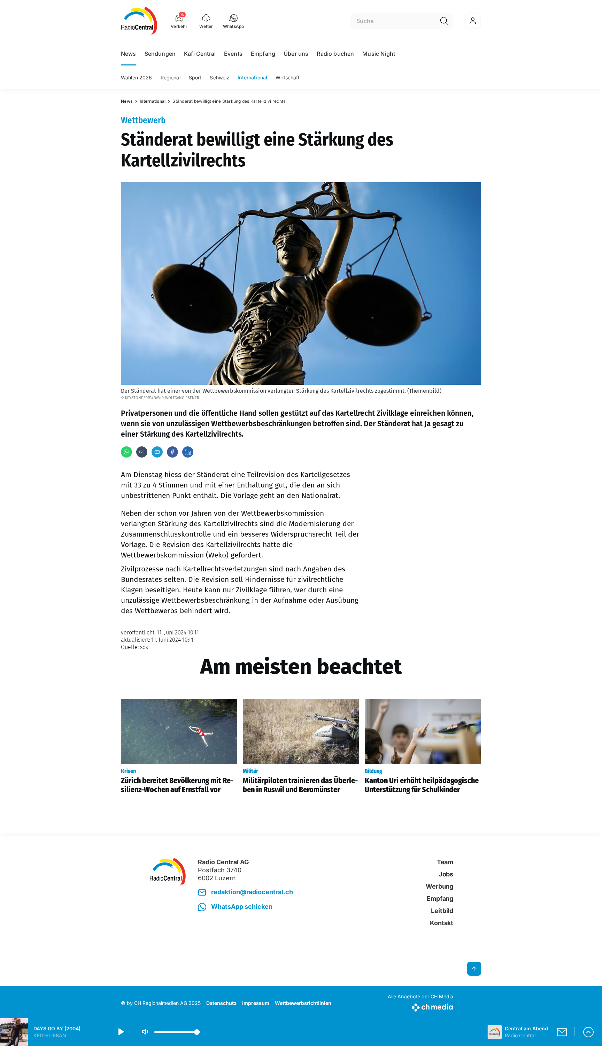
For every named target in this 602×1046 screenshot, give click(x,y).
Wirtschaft (288, 77)
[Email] (157, 452)
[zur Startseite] (139, 21)
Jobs (446, 874)
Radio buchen (335, 53)
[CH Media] (420, 1006)
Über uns (296, 53)
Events (233, 53)
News (128, 53)
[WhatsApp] (126, 452)
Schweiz (219, 77)
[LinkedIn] (187, 452)
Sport (195, 77)
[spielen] (121, 1032)
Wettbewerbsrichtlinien (303, 1003)
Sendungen (160, 53)
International (252, 77)
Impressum (255, 1003)
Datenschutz (221, 1003)
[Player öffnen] (588, 1032)
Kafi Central (200, 53)
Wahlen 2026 (136, 77)
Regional (170, 77)
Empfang (263, 53)
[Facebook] (172, 452)
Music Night (378, 53)
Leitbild (442, 910)
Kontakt (441, 923)
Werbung (439, 886)
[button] (233, 21)
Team (445, 862)
